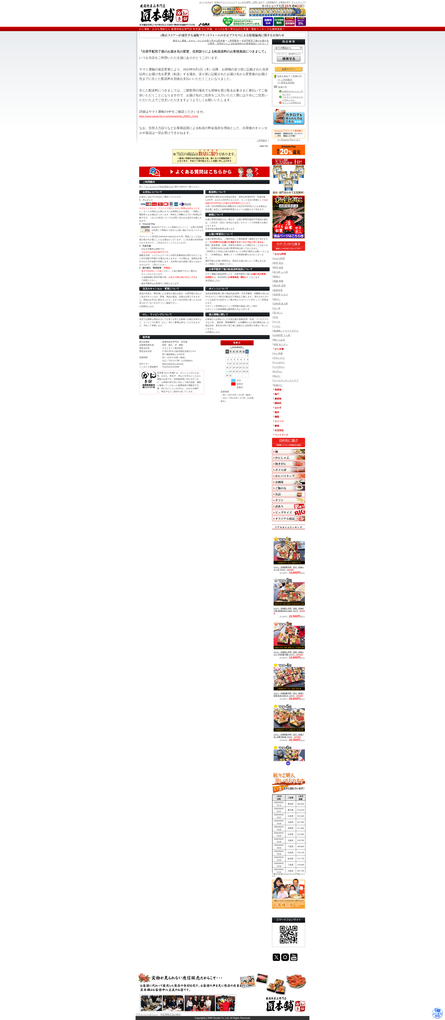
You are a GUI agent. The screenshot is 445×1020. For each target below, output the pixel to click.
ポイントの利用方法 (291, 103)
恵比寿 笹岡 (280, 285)
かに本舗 (278, 353)
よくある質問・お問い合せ (250, 2)
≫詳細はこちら (212, 280)
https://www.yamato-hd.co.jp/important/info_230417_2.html (168, 116)
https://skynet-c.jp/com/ (172, 364)
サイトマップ (298, 2)
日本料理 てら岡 (282, 335)
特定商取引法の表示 (170, 1014)
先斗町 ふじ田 (281, 272)
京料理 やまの (281, 294)
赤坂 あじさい (281, 344)
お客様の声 (283, 2)
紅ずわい (278, 371)
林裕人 (277, 276)
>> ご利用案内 (284, 79)
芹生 (276, 317)
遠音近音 (278, 290)
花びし (277, 299)
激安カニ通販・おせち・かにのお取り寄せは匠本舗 (199, 40)
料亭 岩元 (278, 263)
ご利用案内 (270, 2)
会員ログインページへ (224, 2)
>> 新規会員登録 (285, 82)
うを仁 (277, 326)
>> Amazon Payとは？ (289, 139)
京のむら (278, 312)
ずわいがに (279, 358)
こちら (151, 187)
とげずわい (279, 367)
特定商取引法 (166, 187)
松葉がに (278, 385)
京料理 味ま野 (281, 303)
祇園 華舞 (278, 281)
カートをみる (205, 2)
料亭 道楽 (278, 267)
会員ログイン (288, 69)
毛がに (277, 376)
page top (264, 146)
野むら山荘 (279, 340)
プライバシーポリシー (147, 1014)
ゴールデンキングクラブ (286, 380)
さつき (277, 321)
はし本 (277, 308)
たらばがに (279, 362)
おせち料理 (279, 258)
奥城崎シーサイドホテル (286, 331)
